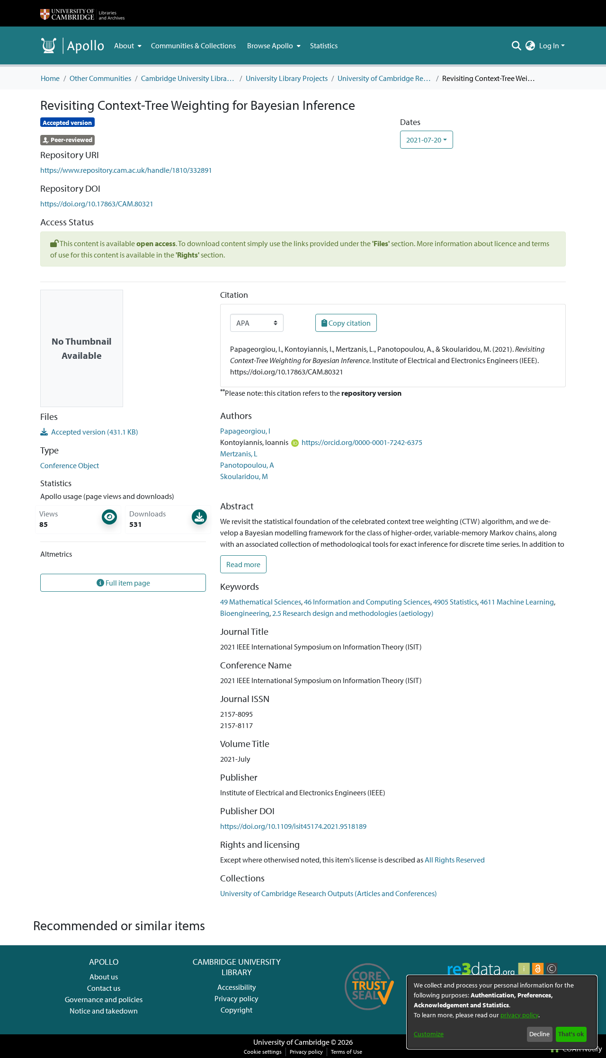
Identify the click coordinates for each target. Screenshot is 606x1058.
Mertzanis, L (239, 453)
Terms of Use (346, 1051)
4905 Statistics (455, 601)
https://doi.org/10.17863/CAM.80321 (96, 203)
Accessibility (236, 987)
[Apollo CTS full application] (369, 1013)
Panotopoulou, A (247, 465)
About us (103, 976)
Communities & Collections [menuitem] (193, 45)
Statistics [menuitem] (324, 45)
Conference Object (69, 465)
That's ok (571, 1034)
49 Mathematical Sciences (260, 601)
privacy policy (519, 1015)
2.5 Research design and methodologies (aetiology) (353, 613)
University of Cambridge (291, 1042)
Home (50, 78)
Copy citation (349, 323)
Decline (539, 1034)
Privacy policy (236, 998)
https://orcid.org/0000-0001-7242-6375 (362, 442)
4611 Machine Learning (517, 601)
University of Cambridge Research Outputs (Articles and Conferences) (385, 78)
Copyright (236, 1009)
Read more (243, 564)
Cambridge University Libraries (188, 78)
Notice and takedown (104, 1010)
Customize (429, 1034)
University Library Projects (287, 78)
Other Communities (100, 78)
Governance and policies (104, 999)
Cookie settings (263, 1051)
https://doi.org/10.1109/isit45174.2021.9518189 (293, 826)
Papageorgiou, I (245, 431)
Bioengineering (244, 613)
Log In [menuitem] (549, 45)
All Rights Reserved (455, 859)
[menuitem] (127, 45)
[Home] (82, 13)
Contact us (103, 988)
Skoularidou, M (244, 476)
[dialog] (502, 1012)
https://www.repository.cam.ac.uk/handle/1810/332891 (126, 170)
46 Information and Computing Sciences (367, 601)
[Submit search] (517, 45)
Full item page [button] (127, 582)
